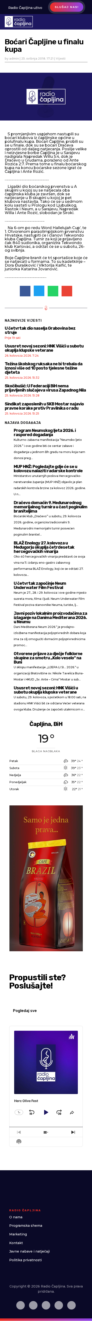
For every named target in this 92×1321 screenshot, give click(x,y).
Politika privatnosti (25, 1260)
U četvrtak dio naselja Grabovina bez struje (40, 330)
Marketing (18, 1234)
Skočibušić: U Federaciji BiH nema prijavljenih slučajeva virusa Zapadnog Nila (45, 388)
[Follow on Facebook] (20, 1305)
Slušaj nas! (67, 7)
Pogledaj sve (25, 1010)
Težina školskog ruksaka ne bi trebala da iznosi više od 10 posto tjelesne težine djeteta (43, 368)
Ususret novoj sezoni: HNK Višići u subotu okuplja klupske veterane (44, 348)
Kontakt (16, 1243)
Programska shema (25, 1225)
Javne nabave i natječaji (29, 1251)
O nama (15, 1217)
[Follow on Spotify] (46, 1305)
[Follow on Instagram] (33, 1305)
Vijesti (61, 58)
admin (14, 58)
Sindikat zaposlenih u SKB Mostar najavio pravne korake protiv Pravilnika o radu (44, 406)
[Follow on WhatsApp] (71, 1305)
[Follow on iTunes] (58, 1305)
